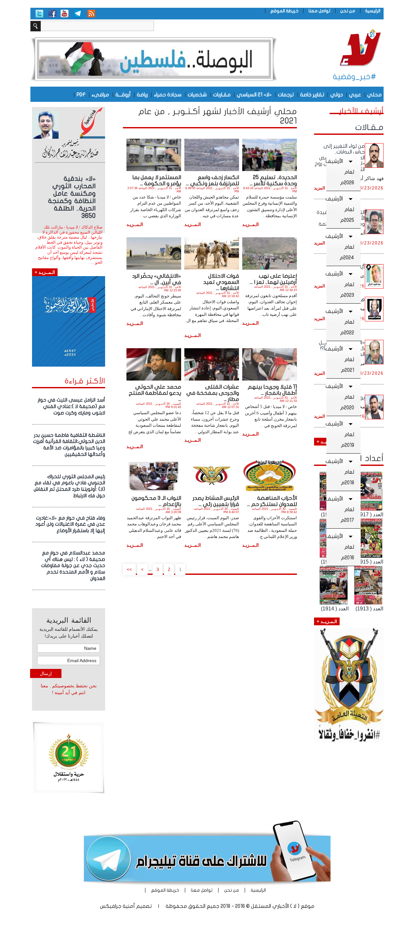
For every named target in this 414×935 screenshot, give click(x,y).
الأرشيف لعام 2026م (340, 172)
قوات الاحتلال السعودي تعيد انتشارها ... (221, 282)
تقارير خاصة (312, 94)
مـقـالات (369, 127)
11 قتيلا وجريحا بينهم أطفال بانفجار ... (272, 390)
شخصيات (197, 94)
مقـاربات (222, 94)
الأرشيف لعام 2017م (340, 509)
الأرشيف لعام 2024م (340, 247)
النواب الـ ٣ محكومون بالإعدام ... (156, 501)
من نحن (347, 10)
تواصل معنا (319, 10)
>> (129, 569)
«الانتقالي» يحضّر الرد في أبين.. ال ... (156, 279)
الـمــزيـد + (45, 272)
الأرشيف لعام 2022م (340, 322)
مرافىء (100, 94)
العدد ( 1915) (369, 561)
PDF (81, 94)
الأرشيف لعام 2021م (340, 359)
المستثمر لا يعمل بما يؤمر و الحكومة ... (156, 180)
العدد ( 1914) (335, 608)
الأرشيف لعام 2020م (340, 397)
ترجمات (286, 94)
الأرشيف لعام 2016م (340, 547)
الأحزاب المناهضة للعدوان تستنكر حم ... (272, 501)
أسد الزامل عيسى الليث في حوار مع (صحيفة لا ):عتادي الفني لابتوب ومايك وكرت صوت (71, 406)
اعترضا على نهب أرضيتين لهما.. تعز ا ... (273, 279)
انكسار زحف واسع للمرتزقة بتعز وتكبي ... (212, 180)
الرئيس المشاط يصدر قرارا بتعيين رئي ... (216, 501)
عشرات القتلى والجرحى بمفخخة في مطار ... (212, 393)
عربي (355, 94)
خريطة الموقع (284, 10)
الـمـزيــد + (327, 621)
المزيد (319, 188)
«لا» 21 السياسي (254, 94)
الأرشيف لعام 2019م (340, 434)
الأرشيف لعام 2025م (340, 209)
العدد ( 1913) (369, 608)
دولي (336, 94)
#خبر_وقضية (354, 77)
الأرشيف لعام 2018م (340, 472)
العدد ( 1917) (369, 514)
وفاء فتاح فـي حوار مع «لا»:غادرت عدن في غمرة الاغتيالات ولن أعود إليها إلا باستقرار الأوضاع (70, 524)
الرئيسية (372, 10)
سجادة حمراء (167, 94)
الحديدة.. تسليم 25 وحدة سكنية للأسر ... (273, 180)
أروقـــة (123, 94)
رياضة (142, 94)
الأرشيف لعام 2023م (340, 284)
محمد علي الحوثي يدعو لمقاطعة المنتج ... (155, 393)
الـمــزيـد (250, 224)
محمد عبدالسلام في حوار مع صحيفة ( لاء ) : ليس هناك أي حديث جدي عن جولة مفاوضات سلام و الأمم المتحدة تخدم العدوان (73, 565)
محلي (374, 94)
